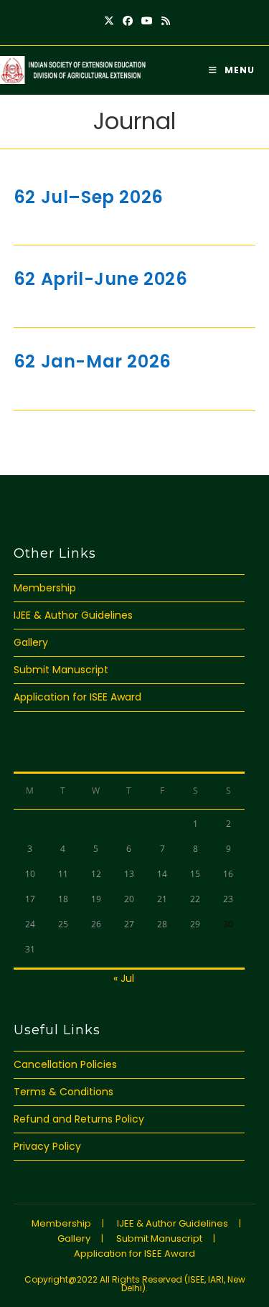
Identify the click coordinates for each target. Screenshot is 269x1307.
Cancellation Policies (65, 1064)
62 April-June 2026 (101, 279)
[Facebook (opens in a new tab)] (127, 20)
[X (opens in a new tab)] (109, 20)
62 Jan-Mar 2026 (92, 361)
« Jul (123, 978)
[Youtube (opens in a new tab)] (147, 20)
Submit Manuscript (61, 669)
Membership (45, 588)
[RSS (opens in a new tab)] (163, 20)
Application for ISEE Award (77, 697)
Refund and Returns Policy (79, 1119)
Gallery (31, 642)
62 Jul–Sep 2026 (89, 197)
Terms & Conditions (63, 1092)
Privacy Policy (47, 1146)
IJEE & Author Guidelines (73, 615)
